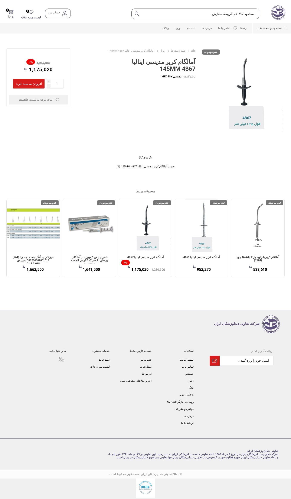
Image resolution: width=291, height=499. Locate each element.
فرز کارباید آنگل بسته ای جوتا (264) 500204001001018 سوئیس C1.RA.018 (33, 260)
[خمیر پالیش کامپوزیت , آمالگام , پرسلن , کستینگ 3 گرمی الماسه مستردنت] (89, 225)
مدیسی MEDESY (171, 76)
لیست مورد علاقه (100, 366)
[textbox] (200, 14)
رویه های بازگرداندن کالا (180, 401)
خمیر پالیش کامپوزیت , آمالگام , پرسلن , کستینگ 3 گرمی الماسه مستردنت (89, 260)
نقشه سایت (187, 359)
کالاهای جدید (186, 394)
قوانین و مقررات (184, 409)
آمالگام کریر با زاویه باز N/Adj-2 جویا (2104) (257, 258)
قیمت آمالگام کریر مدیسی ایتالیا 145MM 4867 (147, 166)
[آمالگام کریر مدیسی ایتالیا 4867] (145, 225)
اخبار (191, 380)
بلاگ (191, 387)
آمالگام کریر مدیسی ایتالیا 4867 (145, 257)
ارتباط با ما (187, 423)
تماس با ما (188, 366)
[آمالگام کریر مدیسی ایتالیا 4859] (201, 225)
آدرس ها (147, 373)
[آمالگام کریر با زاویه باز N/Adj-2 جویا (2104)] (257, 225)
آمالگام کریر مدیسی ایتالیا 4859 (201, 257)
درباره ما (189, 416)
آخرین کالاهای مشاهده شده (136, 380)
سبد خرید (104, 359)
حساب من (54, 12)
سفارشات (146, 366)
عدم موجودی (211, 52)
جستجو (189, 373)
